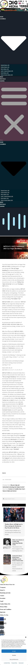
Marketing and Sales (5, 592)
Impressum (21, 663)
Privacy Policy (14, 663)
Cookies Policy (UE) (5, 604)
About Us (2, 590)
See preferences (14, 659)
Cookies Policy (7, 663)
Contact (2, 595)
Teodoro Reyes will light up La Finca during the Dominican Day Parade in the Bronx (14, 526)
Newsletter (2, 598)
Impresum (2, 612)
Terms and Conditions (5, 609)
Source (4, 473)
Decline (14, 655)
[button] (26, 637)
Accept (14, 651)
